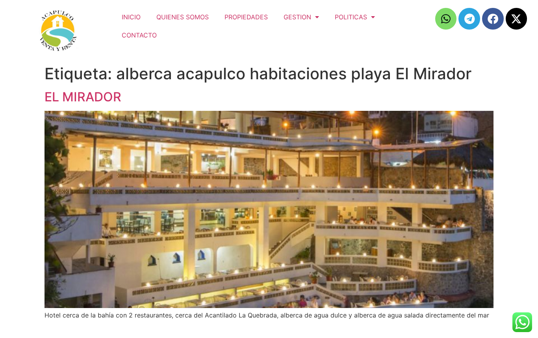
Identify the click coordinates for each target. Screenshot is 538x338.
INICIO (131, 17)
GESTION (297, 17)
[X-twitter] (516, 19)
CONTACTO (139, 35)
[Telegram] (469, 19)
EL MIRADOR (83, 97)
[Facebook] (493, 19)
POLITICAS (351, 17)
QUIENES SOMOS (182, 17)
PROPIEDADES (246, 17)
